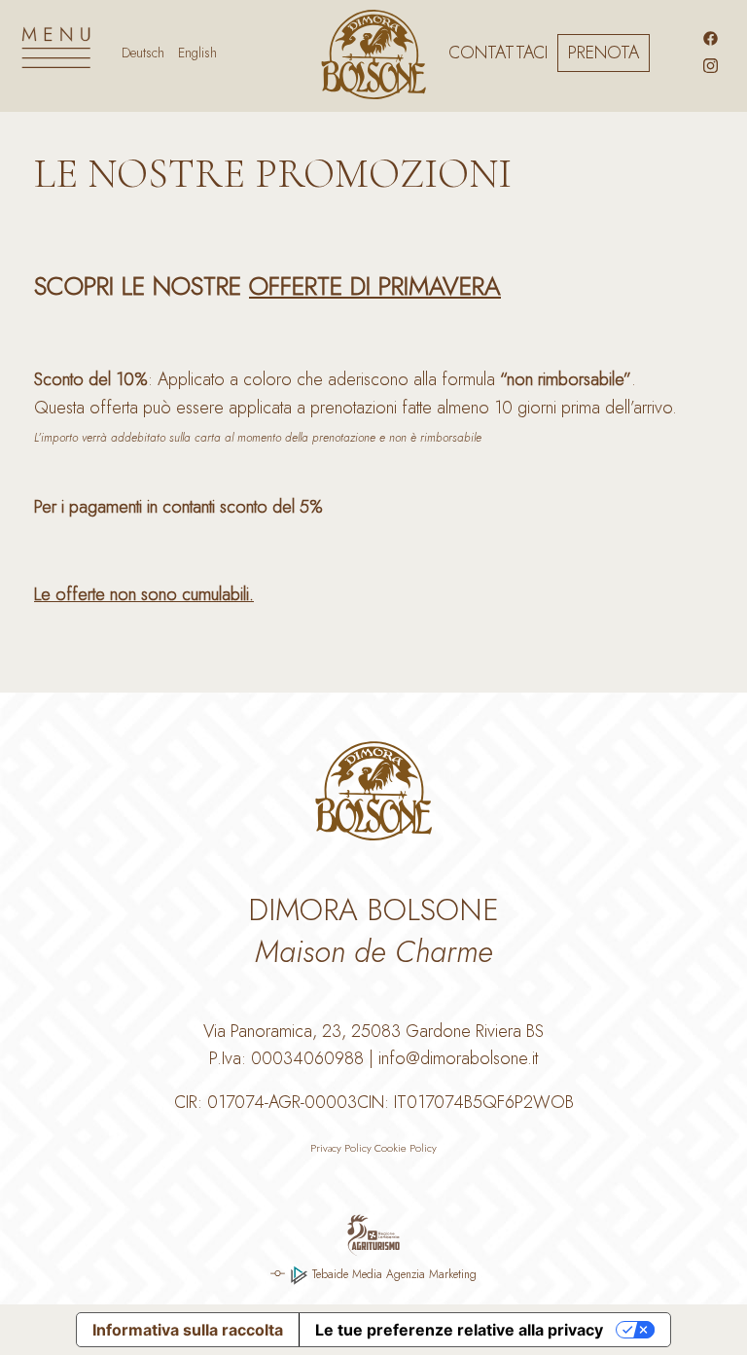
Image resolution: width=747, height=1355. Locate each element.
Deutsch (143, 52)
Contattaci (498, 52)
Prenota (603, 52)
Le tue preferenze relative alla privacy (459, 1329)
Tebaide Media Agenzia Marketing (392, 1274)
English (197, 52)
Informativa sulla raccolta (187, 1329)
